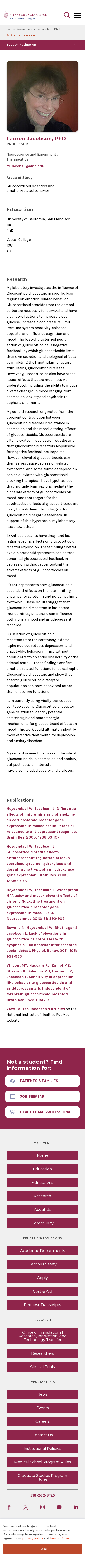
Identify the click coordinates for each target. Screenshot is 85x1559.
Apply (42, 1278)
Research (42, 1196)
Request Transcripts (42, 1305)
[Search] (67, 15)
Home (10, 28)
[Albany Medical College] (25, 15)
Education (42, 1169)
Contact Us (42, 1435)
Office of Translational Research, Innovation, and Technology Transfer (43, 1336)
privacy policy (32, 1538)
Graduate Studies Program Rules (42, 1477)
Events (42, 1408)
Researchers (23, 28)
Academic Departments (42, 1250)
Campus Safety (42, 1264)
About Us (42, 1209)
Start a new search (25, 35)
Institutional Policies (42, 1448)
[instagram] (42, 1507)
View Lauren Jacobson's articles (36, 1009)
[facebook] (9, 1507)
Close (42, 1549)
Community (43, 1223)
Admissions (42, 1182)
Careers (42, 1421)
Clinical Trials (42, 1367)
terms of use (59, 1538)
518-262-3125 (42, 1495)
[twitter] (25, 1507)
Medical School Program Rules (42, 1462)
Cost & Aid (42, 1291)
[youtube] (59, 1507)
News (42, 1394)
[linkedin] (75, 1507)
